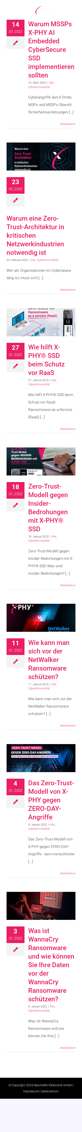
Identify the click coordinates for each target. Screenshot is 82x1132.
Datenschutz (50, 1091)
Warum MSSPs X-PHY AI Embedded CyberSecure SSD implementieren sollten (51, 49)
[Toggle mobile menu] (73, 9)
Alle (51, 82)
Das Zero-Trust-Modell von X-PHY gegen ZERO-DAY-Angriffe (51, 800)
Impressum (31, 1091)
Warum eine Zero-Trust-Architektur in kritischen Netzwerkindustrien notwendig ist (35, 235)
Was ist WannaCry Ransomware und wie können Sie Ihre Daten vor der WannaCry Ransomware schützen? (51, 965)
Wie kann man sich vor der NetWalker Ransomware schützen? (49, 660)
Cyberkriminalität (39, 87)
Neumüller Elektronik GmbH (53, 1085)
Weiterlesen (67, 124)
